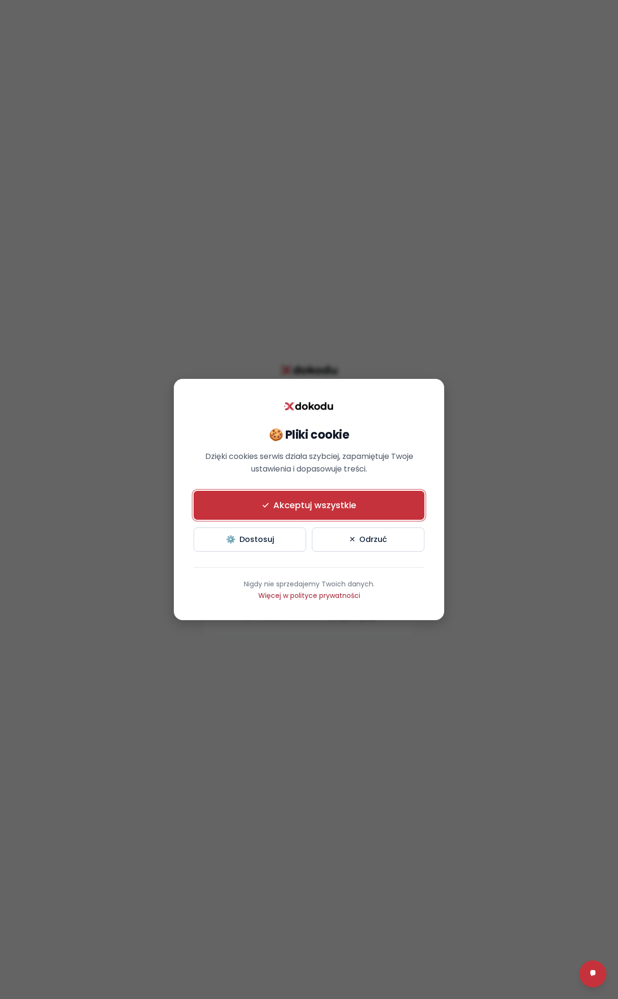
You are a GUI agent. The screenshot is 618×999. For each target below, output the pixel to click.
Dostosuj (250, 539)
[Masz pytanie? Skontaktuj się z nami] (592, 973)
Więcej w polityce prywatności (309, 595)
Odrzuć (368, 539)
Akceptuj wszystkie (309, 505)
